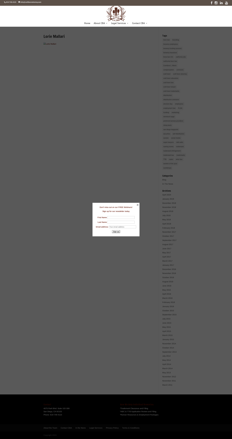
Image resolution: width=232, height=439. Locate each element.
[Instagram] (216, 3)
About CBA (99, 23)
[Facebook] (211, 3)
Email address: (102, 227)
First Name (102, 217)
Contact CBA (138, 23)
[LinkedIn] (221, 3)
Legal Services (118, 23)
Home (87, 23)
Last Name (102, 222)
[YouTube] (226, 3)
